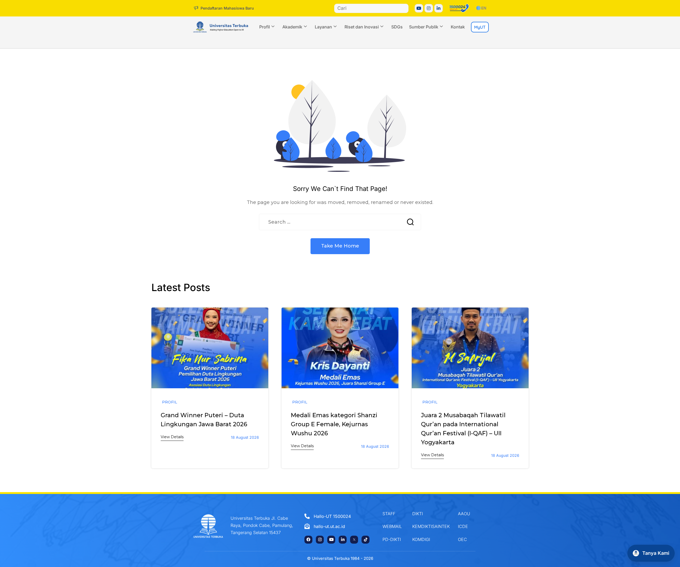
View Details (172, 436)
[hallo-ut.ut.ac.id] (337, 526)
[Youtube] (419, 8)
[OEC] (469, 539)
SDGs (397, 26)
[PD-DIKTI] (393, 539)
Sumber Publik (423, 26)
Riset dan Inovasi (362, 26)
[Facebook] (308, 540)
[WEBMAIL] (393, 526)
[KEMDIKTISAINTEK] (431, 526)
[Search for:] (329, 222)
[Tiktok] (365, 540)
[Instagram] (428, 8)
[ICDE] (469, 526)
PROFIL (169, 402)
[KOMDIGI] (431, 539)
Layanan (323, 26)
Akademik (292, 26)
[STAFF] (393, 513)
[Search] (403, 8)
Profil (264, 26)
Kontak (458, 26)
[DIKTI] (431, 513)
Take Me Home (340, 246)
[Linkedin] (438, 8)
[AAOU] (469, 513)
